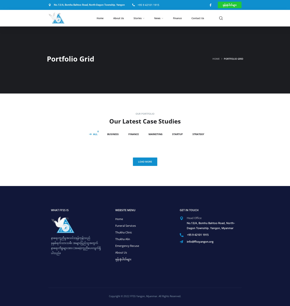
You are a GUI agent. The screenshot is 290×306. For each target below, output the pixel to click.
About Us (118, 18)
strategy (198, 134)
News (157, 18)
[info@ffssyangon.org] (181, 241)
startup (177, 134)
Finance (177, 18)
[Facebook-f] (210, 5)
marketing (155, 134)
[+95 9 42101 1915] (181, 235)
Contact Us (197, 18)
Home (100, 18)
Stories (138, 18)
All (95, 134)
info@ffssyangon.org (200, 241)
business (113, 134)
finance (133, 134)
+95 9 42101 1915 (198, 235)
